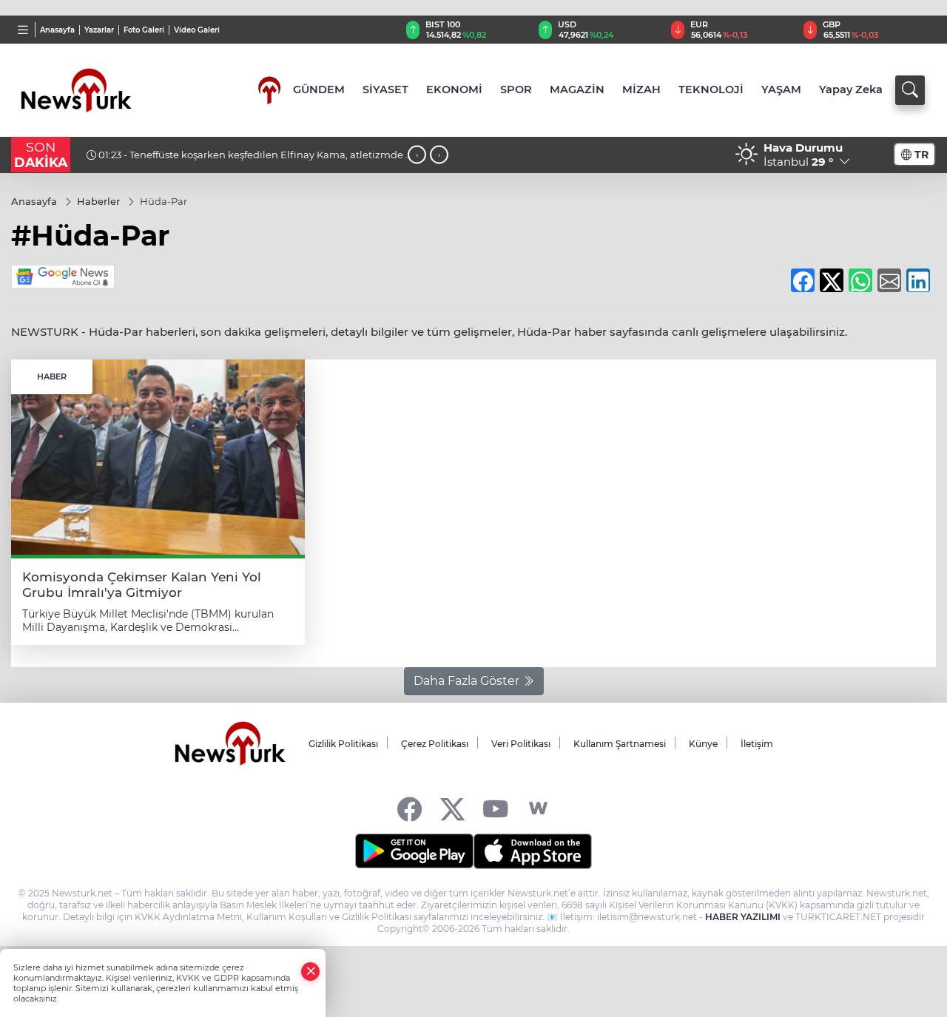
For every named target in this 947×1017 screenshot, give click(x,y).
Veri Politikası (520, 743)
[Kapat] (311, 971)
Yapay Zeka (851, 89)
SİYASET (385, 89)
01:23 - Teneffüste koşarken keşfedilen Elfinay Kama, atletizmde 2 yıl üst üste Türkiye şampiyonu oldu (249, 160)
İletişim (757, 743)
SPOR (516, 89)
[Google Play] (414, 851)
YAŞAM (781, 89)
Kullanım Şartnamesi (619, 743)
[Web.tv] (538, 808)
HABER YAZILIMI (743, 916)
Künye (703, 743)
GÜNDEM (319, 89)
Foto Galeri (144, 30)
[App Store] (533, 851)
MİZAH (641, 89)
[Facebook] (409, 808)
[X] (452, 808)
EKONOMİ (454, 89)
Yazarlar (99, 30)
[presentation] (417, 155)
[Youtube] (495, 808)
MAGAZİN (577, 89)
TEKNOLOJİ (711, 89)
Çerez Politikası (434, 743)
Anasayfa (57, 30)
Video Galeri (197, 30)
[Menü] (23, 29)
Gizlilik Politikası (343, 743)
